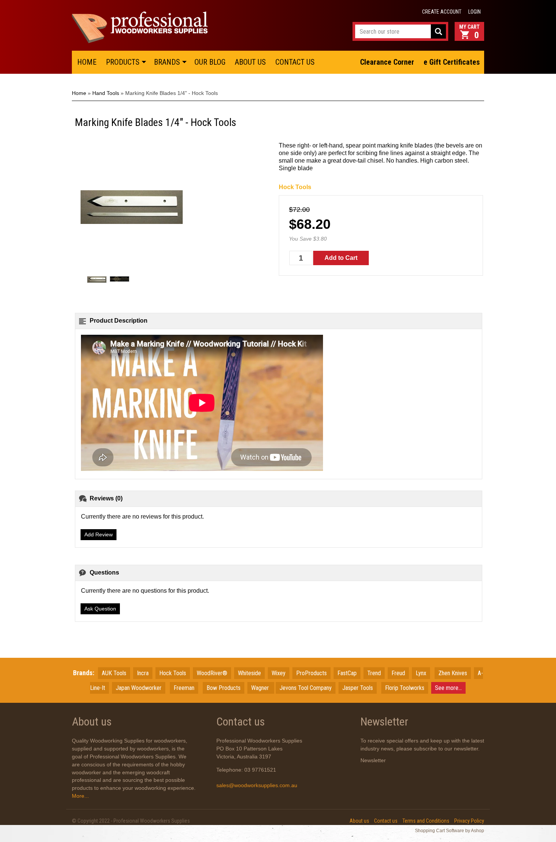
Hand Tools (105, 93)
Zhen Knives (452, 673)
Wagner (260, 687)
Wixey (279, 673)
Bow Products (224, 687)
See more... (448, 687)
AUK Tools (114, 673)
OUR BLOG (209, 62)
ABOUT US (250, 62)
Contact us (386, 821)
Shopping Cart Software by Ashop (449, 830)
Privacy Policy (469, 821)
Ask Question (100, 609)
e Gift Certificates (452, 62)
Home (79, 93)
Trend (374, 673)
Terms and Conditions (425, 821)
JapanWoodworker (139, 687)
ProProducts (311, 673)
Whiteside (249, 673)
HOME (86, 62)
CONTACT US (295, 62)
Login (474, 12)
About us (359, 821)
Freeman (184, 687)
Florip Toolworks (404, 687)
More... (80, 796)
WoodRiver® (212, 673)
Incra (143, 673)
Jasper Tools (357, 687)
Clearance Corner (387, 62)
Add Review (98, 534)
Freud (398, 673)
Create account (441, 12)
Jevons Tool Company (306, 687)
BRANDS (167, 62)
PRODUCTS (123, 62)
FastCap (347, 673)
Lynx (421, 673)
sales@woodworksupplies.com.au (256, 785)
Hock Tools (295, 187)
